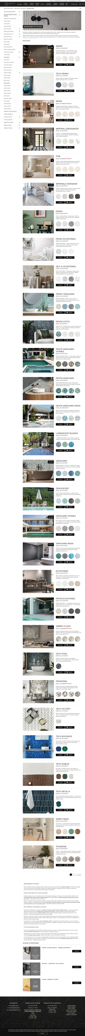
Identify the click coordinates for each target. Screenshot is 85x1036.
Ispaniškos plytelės (71, 1005)
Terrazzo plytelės (7, 54)
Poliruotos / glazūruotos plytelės (9, 49)
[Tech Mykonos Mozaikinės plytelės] (38, 758)
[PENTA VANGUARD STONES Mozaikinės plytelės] (38, 372)
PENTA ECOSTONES (65, 599)
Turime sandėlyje (8, 114)
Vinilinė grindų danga (9, 11)
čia (66, 1031)
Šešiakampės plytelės (8, 98)
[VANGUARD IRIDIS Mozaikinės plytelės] (38, 565)
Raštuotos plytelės (7, 77)
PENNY (59, 211)
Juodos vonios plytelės (8, 64)
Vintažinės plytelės (7, 85)
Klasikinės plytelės (7, 88)
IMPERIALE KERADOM (66, 184)
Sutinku (42, 1033)
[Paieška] (83, 4)
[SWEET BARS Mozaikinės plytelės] (38, 840)
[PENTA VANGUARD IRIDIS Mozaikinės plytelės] (38, 427)
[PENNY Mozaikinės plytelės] (38, 233)
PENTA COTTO (63, 321)
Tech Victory (63, 709)
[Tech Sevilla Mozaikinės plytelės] (38, 813)
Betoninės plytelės (7, 90)
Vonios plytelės (6, 57)
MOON (59, 101)
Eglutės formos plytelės (8, 39)
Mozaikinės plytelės (30, 8)
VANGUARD (61, 461)
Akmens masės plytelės (71, 1010)
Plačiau (60, 64)
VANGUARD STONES (66, 516)
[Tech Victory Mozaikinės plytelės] (38, 730)
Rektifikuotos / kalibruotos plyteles (10, 18)
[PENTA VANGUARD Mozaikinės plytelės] (38, 399)
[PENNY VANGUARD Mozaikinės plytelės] (38, 315)
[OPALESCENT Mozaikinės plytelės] (38, 510)
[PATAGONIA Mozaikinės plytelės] (38, 702)
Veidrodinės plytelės (7, 26)
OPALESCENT (62, 488)
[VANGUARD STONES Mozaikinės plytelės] (38, 537)
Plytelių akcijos (8, 119)
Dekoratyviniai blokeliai (10, 111)
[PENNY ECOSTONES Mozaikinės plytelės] (38, 260)
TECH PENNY (62, 74)
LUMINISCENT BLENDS (67, 433)
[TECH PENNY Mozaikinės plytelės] (38, 95)
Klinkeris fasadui (71, 1008)
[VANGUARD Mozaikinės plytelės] (38, 482)
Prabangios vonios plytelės (9, 62)
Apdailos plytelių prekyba (8, 8)
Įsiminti (70, 64)
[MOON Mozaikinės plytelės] (38, 122)
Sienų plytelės (7, 125)
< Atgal (79, 8)
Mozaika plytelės (71, 1013)
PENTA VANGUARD (65, 378)
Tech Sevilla (63, 791)
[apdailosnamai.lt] (9, 4)
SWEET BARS (62, 819)
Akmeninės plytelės (7, 93)
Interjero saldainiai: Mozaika (50, 979)
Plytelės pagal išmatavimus (9, 31)
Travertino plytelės (7, 21)
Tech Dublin (62, 764)
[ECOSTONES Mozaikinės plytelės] (38, 592)
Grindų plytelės (8, 128)
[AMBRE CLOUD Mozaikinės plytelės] (38, 647)
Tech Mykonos (64, 736)
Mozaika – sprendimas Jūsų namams (53, 963)
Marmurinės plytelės (7, 72)
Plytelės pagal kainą (7, 28)
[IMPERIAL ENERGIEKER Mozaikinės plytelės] (38, 150)
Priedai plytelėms (8, 122)
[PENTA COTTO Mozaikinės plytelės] (38, 343)
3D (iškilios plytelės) (7, 108)
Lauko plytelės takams (71, 1011)
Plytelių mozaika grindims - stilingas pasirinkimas (56, 947)
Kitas (79, 875)
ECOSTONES (62, 571)
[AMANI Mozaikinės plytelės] (38, 67)
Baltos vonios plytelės (8, 67)
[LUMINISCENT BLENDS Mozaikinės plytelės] (38, 454)
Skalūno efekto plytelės (8, 46)
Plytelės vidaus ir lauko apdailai (20, 8)
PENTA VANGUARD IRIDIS (68, 406)
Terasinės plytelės (71, 1007)
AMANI (59, 46)
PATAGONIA (61, 681)
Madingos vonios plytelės (71, 1014)
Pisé (58, 156)
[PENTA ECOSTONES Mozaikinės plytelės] (38, 620)
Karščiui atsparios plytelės (8, 52)
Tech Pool (61, 654)
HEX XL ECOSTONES (66, 266)
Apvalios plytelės (7, 41)
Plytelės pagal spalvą (8, 36)
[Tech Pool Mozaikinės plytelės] (38, 675)
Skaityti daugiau (26, 40)
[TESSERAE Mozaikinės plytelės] (38, 868)
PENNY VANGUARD (65, 294)
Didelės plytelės (7, 95)
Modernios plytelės (7, 75)
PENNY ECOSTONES (66, 239)
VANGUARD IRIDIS (64, 543)
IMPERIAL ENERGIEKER (67, 129)
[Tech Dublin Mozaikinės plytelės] (38, 785)
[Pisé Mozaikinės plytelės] (38, 177)
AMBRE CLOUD (63, 626)
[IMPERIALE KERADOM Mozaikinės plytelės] (38, 205)
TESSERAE (61, 846)
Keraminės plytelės (7, 106)
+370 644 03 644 (74, 4)
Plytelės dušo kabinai (8, 70)
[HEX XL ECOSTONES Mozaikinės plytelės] (38, 288)
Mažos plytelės (6, 59)
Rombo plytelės (6, 44)
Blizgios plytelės (7, 80)
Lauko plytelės (8, 116)
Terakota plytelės (7, 23)
